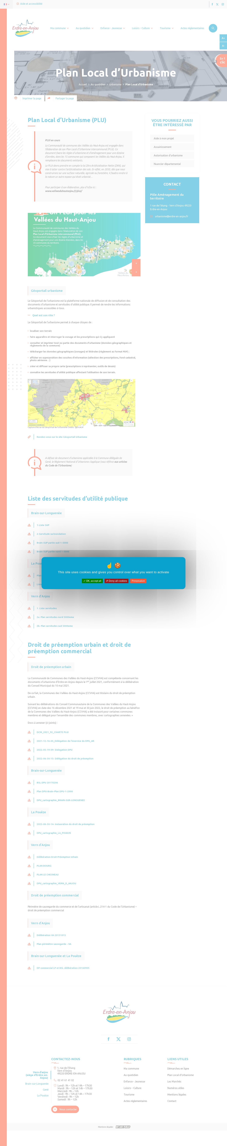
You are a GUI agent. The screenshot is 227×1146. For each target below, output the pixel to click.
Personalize (138, 581)
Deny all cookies (117, 581)
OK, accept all (93, 581)
